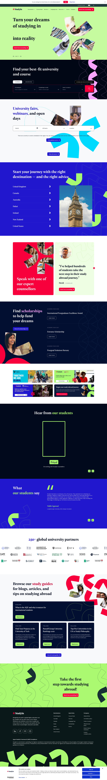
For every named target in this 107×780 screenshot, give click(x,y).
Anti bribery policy (88, 718)
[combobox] (25, 89)
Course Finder (72, 716)
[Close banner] (102, 768)
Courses (17, 82)
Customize (90, 773)
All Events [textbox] (44, 128)
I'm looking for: (18, 87)
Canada (55, 721)
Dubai (55, 724)
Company (73, 9)
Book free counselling (85, 9)
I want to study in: (67, 87)
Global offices (87, 716)
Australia (56, 718)
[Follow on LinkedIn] (15, 731)
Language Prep (72, 721)
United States (57, 731)
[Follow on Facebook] (20, 731)
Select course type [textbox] (44, 89)
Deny (91, 776)
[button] (94, 268)
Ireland (55, 726)
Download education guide (84, 82)
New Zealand (56, 729)
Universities (28, 82)
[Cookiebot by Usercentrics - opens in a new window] (10, 778)
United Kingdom (57, 716)
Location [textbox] (72, 128)
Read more (20, 617)
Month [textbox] (17, 128)
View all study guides (53, 655)
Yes (66, 2)
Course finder (39, 9)
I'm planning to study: (43, 87)
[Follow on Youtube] (25, 731)
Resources (61, 9)
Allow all (91, 769)
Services (46, 9)
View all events (53, 154)
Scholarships (71, 724)
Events (67, 9)
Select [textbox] (64, 89)
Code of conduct (88, 721)
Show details (22, 777)
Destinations (31, 9)
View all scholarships (20, 329)
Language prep (54, 9)
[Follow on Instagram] (30, 731)
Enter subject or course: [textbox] (21, 89)
